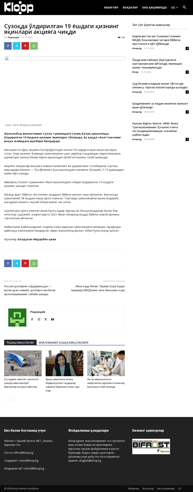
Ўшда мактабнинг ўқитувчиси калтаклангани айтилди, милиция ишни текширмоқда (157, 63)
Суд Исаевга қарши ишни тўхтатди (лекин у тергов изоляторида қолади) (159, 85)
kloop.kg (137, 48)
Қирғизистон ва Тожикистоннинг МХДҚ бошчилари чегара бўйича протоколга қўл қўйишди (156, 39)
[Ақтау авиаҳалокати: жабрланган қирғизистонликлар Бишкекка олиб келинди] (106, 363)
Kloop (135, 72)
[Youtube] (54, 319)
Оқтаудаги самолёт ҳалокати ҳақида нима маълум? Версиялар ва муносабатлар (21, 383)
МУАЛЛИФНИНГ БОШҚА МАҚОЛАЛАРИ (63, 342)
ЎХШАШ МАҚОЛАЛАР (20, 342)
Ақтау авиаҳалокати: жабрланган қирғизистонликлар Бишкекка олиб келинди (106, 383)
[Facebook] (8, 46)
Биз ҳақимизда (154, 7)
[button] (184, 8)
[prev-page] (6, 398)
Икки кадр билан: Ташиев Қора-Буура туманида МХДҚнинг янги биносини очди (98, 288)
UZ (173, 7)
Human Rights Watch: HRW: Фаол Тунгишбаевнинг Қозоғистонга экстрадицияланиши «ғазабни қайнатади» (155, 128)
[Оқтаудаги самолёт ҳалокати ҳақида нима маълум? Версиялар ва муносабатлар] (23, 363)
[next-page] (12, 398)
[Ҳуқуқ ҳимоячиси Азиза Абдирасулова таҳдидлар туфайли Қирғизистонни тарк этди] (64, 363)
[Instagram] (40, 319)
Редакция (13, 37)
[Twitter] (16, 46)
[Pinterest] (25, 46)
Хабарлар (111, 7)
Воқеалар (130, 7)
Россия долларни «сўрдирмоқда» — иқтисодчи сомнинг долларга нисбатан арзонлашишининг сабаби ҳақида (29, 290)
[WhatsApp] (34, 46)
